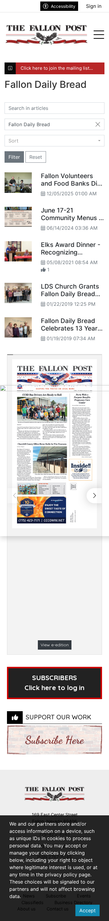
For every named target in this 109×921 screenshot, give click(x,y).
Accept (87, 910)
